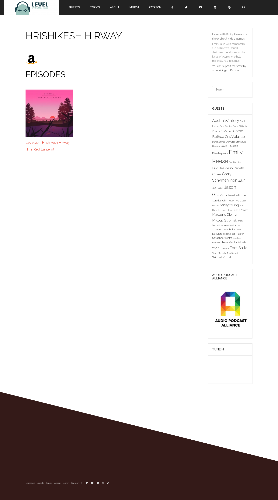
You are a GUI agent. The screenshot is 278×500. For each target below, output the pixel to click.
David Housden (229, 145)
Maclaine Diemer (225, 214)
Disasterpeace (220, 153)
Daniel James (218, 142)
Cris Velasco (235, 136)
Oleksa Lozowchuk (223, 229)
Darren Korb (233, 141)
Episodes (30, 483)
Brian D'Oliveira (240, 126)
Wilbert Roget (221, 257)
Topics (49, 483)
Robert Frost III (230, 234)
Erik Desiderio (222, 168)
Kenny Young (229, 205)
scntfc (228, 237)
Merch (65, 483)
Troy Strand (232, 253)
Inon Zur (237, 180)
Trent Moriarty (219, 253)
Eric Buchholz (235, 162)
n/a (226, 225)
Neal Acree (234, 225)
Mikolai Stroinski (224, 220)
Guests (40, 483)
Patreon (75, 483)
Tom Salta (238, 248)
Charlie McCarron (222, 131)
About (57, 483)
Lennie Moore (240, 209)
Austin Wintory (225, 120)
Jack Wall (217, 187)
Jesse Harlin (234, 195)
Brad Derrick (226, 126)
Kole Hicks (227, 210)
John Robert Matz (232, 200)
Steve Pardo (229, 242)
